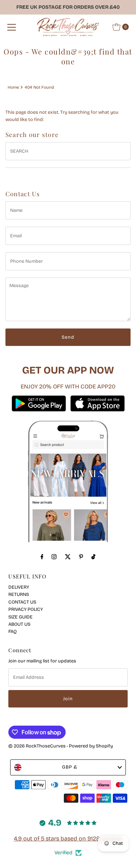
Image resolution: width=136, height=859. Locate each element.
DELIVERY (18, 587)
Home (13, 87)
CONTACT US (22, 602)
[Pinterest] (81, 556)
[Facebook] (42, 556)
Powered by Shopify (91, 746)
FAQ (12, 631)
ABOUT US (19, 624)
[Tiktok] (93, 556)
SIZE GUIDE (20, 617)
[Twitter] (68, 556)
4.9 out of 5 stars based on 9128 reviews (68, 838)
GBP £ (69, 767)
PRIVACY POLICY (25, 609)
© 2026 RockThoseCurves (37, 746)
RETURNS (18, 594)
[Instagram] (54, 556)
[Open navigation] (11, 27)
